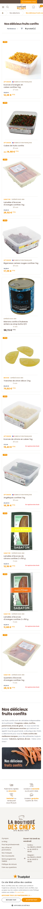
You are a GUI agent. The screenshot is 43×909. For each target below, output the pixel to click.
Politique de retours (9, 864)
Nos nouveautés (8, 856)
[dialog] (21, 894)
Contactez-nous (30, 2)
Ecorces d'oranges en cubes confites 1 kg (13, 86)
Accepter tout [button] (31, 900)
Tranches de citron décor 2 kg (17, 381)
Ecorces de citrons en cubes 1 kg (18, 439)
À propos (5, 838)
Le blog (4, 841)
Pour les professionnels (10, 844)
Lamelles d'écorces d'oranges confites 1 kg (14, 203)
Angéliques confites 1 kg (14, 497)
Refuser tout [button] (11, 900)
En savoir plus (19, 892)
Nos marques (7, 853)
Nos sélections (15, 13)
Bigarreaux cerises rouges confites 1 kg (21, 263)
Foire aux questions (9, 867)
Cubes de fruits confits (14, 145)
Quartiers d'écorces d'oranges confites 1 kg (14, 679)
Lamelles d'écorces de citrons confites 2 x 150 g (14, 557)
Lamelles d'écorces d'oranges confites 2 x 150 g (16, 618)
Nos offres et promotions (7, 849)
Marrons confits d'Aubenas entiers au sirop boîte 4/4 (16, 322)
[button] (13, 28)
